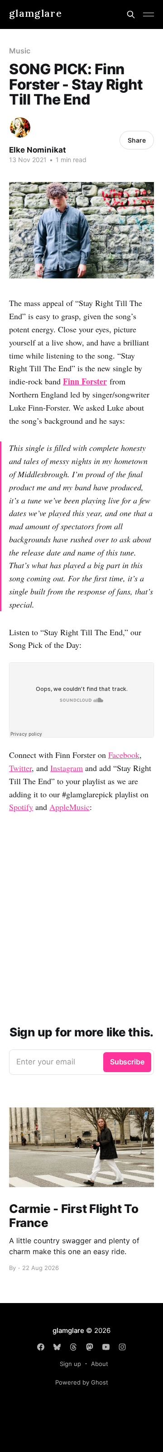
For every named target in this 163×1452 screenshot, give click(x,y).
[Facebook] (40, 1347)
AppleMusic (69, 806)
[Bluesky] (57, 1347)
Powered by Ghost (81, 1382)
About (99, 1363)
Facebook (123, 754)
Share (137, 140)
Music (19, 50)
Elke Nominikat (37, 149)
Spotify (21, 806)
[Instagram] (122, 1347)
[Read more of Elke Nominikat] (20, 127)
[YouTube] (106, 1347)
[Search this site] (131, 14)
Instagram (66, 767)
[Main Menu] (148, 14)
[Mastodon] (89, 1347)
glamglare (35, 13)
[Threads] (73, 1347)
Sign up (70, 1363)
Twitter (20, 767)
